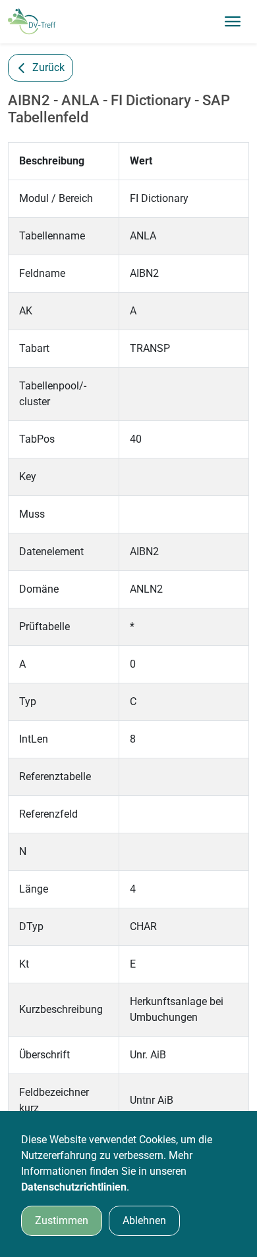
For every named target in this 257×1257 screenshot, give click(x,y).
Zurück (48, 67)
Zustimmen (61, 1220)
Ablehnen (144, 1220)
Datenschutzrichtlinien (74, 1187)
